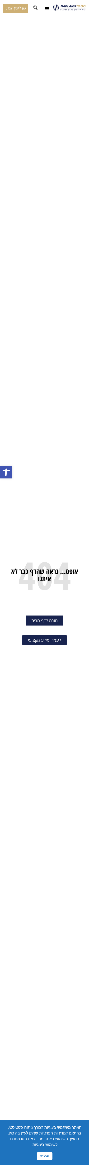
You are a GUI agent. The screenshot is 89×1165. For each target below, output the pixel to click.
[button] (6, 472)
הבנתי (44, 1156)
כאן (11, 1133)
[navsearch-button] (35, 8)
